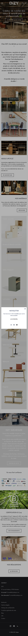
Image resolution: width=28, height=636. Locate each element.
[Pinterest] (14, 324)
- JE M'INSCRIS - (14, 319)
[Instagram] (11, 324)
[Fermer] (25, 308)
